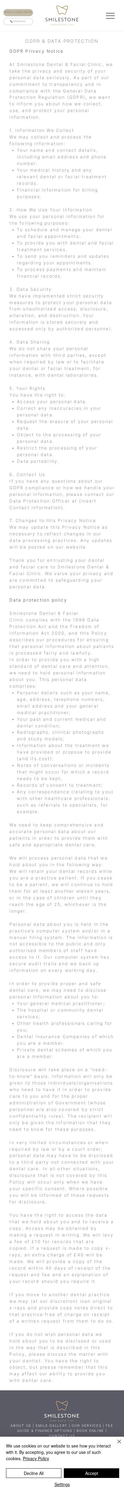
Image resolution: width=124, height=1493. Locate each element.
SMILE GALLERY (51, 1426)
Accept (91, 1473)
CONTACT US (62, 1436)
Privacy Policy (36, 1458)
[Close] (115, 1445)
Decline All (34, 1473)
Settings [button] (62, 1484)
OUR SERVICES (86, 1426)
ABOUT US (21, 1426)
